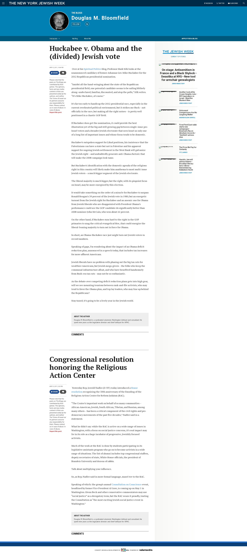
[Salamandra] (145, 550)
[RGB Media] (125, 550)
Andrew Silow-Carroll (187, 117)
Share (55, 73)
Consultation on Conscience (127, 484)
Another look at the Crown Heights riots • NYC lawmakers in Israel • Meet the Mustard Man (188, 96)
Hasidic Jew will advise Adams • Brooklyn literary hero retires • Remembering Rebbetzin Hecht (186, 164)
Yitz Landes (183, 152)
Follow (76, 24)
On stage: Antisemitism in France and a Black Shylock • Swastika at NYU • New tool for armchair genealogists (178, 74)
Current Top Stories (178, 57)
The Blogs (76, 12)
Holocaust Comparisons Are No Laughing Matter (188, 112)
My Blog (75, 39)
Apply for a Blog (189, 39)
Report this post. (56, 112)
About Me (87, 39)
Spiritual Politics (92, 68)
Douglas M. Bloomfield (100, 18)
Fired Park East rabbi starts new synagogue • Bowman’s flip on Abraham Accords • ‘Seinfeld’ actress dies (188, 131)
